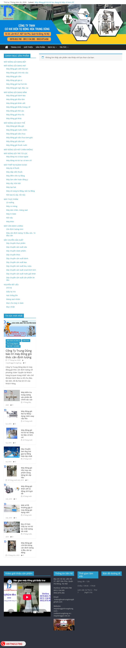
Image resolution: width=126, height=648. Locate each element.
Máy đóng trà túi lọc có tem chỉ (19, 160)
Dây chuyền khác (13, 254)
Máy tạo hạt (11, 187)
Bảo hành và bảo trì (13, 340)
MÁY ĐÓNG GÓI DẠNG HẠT (15, 65)
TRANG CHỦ (16, 47)
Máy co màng (11, 206)
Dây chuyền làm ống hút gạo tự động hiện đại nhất (26, 452)
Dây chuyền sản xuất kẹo (16, 262)
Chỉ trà (9, 288)
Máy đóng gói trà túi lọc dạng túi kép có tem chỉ (54, 2)
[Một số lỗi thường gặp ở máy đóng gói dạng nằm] (12, 504)
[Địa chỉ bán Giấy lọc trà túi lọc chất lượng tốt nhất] (12, 523)
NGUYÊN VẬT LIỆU (11, 284)
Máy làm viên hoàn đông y (17, 179)
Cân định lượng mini (14, 229)
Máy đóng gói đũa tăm (15, 99)
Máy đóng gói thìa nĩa (15, 114)
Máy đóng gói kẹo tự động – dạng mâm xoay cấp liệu (27, 415)
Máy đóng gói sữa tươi (15, 141)
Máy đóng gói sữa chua (15, 134)
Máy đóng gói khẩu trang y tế (18, 107)
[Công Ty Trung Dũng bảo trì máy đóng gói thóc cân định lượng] (20, 321)
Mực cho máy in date (15, 303)
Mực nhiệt (10, 307)
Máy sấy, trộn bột (13, 183)
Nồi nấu (9, 217)
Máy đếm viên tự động (15, 175)
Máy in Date (11, 214)
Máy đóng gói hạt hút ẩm (16, 84)
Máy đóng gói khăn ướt (15, 103)
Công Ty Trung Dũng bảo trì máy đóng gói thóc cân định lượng (19, 354)
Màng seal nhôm (13, 299)
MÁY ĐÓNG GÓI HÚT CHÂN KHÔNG (18, 149)
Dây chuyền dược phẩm (16, 251)
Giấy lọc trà (11, 291)
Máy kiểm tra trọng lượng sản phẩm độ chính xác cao (26, 396)
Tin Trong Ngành (12, 343)
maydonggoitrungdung (13, 363)
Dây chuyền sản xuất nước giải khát (21, 274)
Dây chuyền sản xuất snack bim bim (21, 270)
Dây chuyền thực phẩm (15, 243)
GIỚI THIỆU (28, 47)
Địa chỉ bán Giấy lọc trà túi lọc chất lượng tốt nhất (27, 527)
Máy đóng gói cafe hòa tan (17, 69)
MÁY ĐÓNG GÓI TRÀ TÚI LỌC (15, 153)
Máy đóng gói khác (14, 118)
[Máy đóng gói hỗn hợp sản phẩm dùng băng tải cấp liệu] (12, 466)
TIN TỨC (63, 47)
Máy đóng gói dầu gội (15, 126)
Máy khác (10, 221)
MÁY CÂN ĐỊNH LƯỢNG (13, 226)
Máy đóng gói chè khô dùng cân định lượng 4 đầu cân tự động (27, 548)
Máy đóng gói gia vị (14, 80)
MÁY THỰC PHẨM (11, 199)
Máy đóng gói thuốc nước (16, 145)
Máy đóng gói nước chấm (16, 130)
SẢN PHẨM (40, 47)
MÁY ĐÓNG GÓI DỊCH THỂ (14, 123)
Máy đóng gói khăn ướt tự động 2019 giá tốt (27, 490)
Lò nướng (10, 202)
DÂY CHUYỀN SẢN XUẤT (13, 240)
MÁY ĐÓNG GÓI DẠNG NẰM (15, 92)
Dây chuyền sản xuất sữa (16, 247)
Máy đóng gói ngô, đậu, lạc (17, 88)
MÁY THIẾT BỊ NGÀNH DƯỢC (15, 165)
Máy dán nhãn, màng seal (17, 210)
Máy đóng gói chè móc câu (17, 72)
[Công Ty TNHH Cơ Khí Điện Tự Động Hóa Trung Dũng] (6, 47)
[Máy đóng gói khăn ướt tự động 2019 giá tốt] (12, 485)
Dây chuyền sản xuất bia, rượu (19, 266)
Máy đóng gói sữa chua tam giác (19, 137)
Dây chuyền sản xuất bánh (17, 258)
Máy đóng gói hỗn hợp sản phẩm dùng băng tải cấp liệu (26, 473)
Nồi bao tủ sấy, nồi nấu (15, 195)
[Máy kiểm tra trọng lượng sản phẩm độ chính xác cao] (12, 391)
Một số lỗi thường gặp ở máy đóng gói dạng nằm (26, 509)
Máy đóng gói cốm (13, 76)
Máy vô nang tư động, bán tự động (20, 191)
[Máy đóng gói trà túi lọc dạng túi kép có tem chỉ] (12, 429)
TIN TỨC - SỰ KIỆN (13, 346)
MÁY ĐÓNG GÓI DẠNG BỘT (15, 62)
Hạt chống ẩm (12, 295)
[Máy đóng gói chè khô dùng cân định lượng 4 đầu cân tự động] (12, 542)
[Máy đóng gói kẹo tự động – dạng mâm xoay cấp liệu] (12, 410)
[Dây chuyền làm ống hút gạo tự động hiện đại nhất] (12, 448)
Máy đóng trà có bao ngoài (17, 156)
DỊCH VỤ (51, 47)
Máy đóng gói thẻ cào (15, 111)
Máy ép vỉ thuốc (12, 168)
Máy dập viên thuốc (14, 172)
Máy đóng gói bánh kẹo (15, 95)
